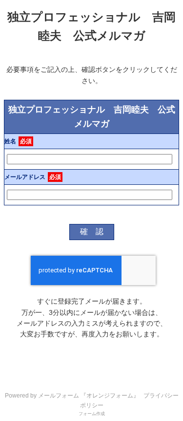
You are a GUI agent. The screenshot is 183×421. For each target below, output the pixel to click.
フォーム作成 (92, 413)
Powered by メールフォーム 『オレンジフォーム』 (72, 395)
